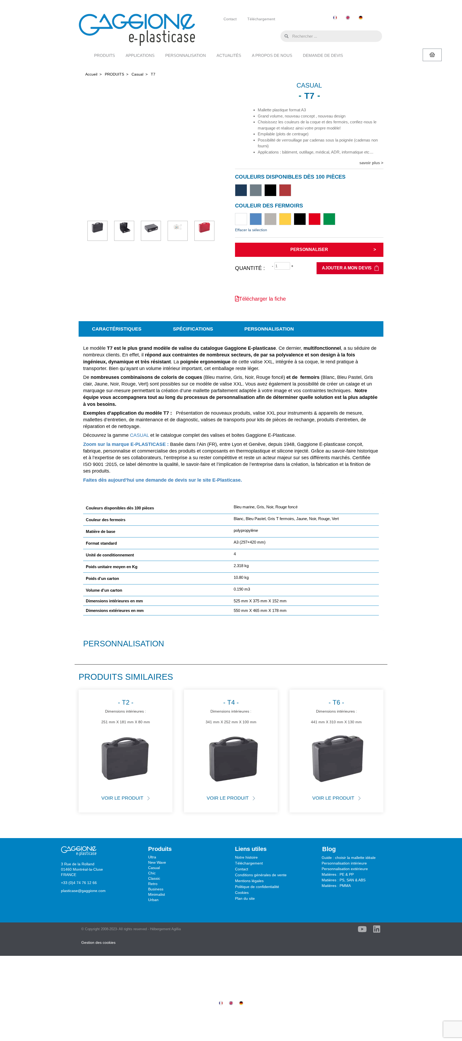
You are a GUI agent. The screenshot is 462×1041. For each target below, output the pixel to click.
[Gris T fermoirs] (270, 219)
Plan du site (245, 898)
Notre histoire (246, 857)
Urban (153, 900)
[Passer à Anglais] (347, 18)
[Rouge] (314, 219)
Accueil (91, 74)
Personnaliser (309, 249)
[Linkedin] (377, 929)
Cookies (242, 892)
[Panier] (432, 55)
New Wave (157, 862)
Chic (152, 873)
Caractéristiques (116, 329)
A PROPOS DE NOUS (272, 55)
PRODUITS (104, 55)
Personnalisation (269, 329)
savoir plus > (371, 162)
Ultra (152, 857)
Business (155, 889)
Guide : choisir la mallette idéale (349, 857)
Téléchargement (261, 19)
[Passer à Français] (335, 18)
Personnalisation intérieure (344, 863)
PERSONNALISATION (185, 55)
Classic (154, 878)
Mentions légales (249, 881)
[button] (275, 35)
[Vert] (329, 219)
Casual (137, 74)
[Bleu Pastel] (255, 219)
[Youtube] (362, 929)
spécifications (193, 329)
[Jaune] (285, 219)
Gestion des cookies (98, 942)
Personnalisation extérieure (345, 869)
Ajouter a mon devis (347, 268)
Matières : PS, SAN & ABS (343, 880)
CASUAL (139, 435)
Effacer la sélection (251, 230)
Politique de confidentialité (257, 887)
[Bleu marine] (241, 190)
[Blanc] (241, 219)
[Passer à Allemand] (360, 18)
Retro (152, 884)
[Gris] (255, 190)
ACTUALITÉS (229, 55)
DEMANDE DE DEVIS (323, 55)
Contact (230, 19)
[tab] (117, 329)
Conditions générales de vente (261, 875)
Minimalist (156, 894)
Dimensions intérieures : (125, 711)
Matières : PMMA (336, 885)
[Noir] (270, 190)
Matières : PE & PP (338, 874)
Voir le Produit (122, 798)
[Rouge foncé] (285, 190)
